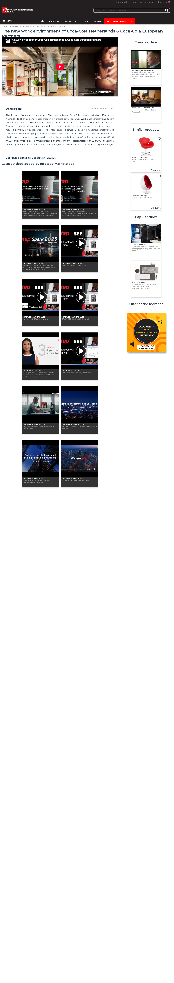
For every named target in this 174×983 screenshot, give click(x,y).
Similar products (146, 129)
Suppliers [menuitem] (54, 21)
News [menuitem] (85, 21)
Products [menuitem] (70, 21)
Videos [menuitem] (97, 21)
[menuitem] (4, 21)
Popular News (146, 217)
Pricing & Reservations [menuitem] (119, 21)
